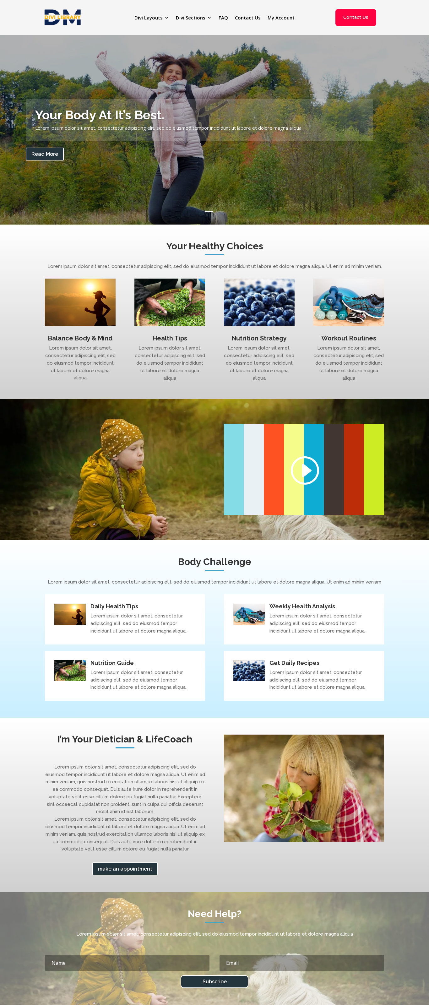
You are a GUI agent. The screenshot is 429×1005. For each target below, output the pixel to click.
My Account (281, 18)
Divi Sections (190, 18)
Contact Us (248, 18)
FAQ (223, 18)
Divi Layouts (148, 18)
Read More (44, 154)
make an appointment (125, 869)
